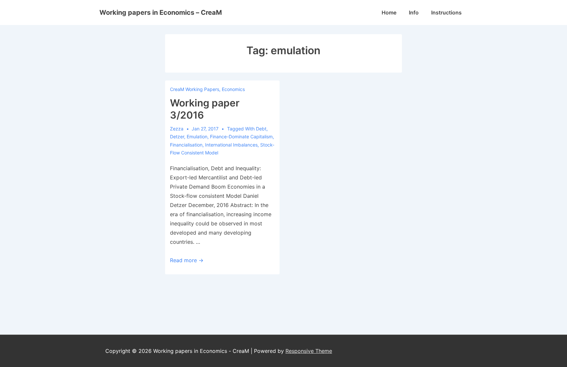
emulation (197, 136)
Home (389, 12)
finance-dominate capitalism (241, 136)
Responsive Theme (308, 351)
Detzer (177, 136)
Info (414, 12)
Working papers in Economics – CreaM (160, 12)
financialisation (186, 145)
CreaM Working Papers (194, 89)
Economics (233, 89)
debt (261, 128)
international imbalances (231, 145)
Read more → (186, 260)
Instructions (446, 12)
